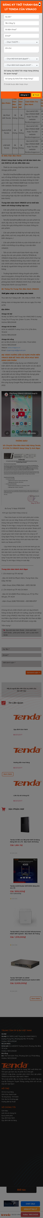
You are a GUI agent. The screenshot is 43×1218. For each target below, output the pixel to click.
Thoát (36, 95)
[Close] (40, 4)
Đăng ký (24, 95)
